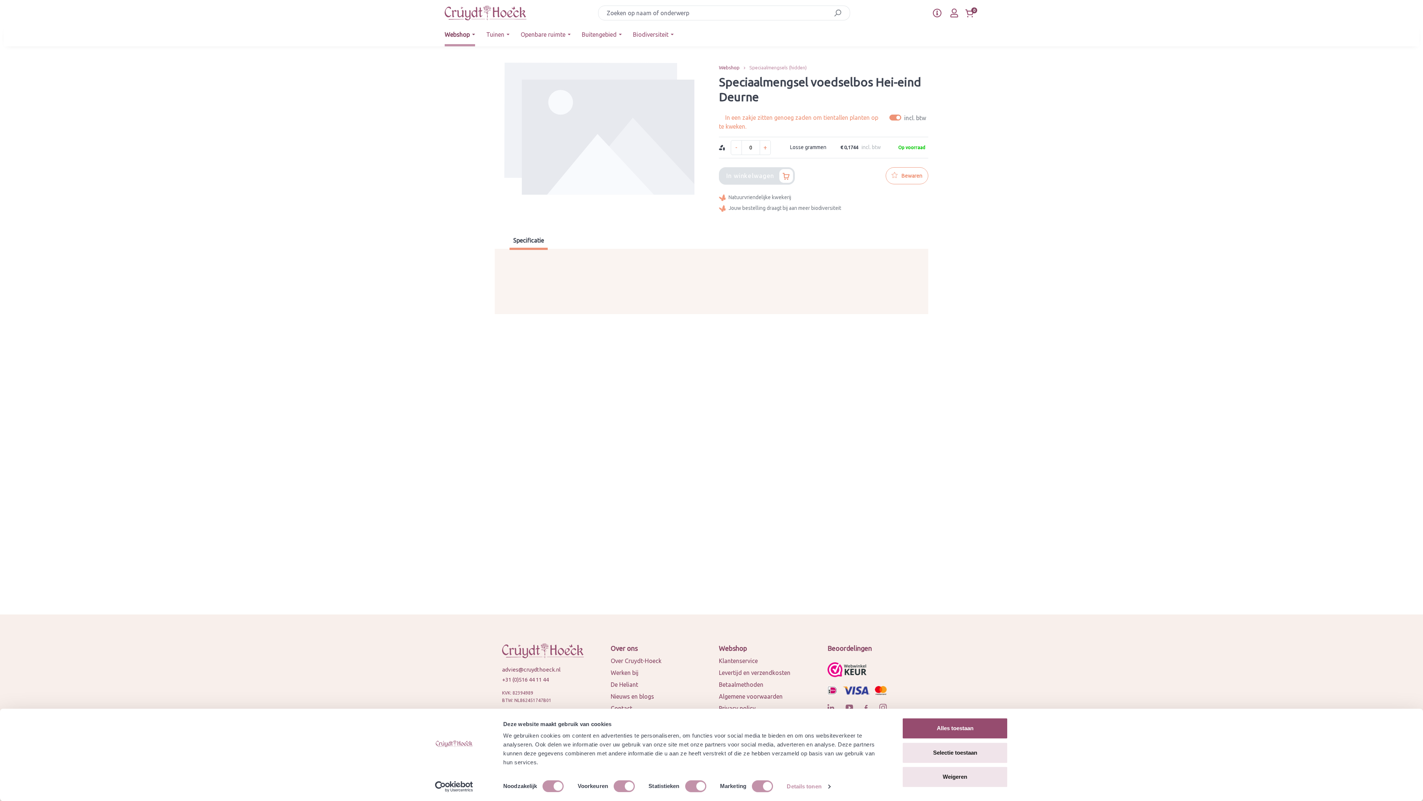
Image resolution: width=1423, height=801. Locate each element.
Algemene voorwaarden (751, 696)
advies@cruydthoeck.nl (531, 669)
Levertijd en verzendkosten (754, 672)
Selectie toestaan (955, 752)
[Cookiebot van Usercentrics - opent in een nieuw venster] (454, 786)
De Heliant (624, 684)
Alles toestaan (955, 728)
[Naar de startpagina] (486, 13)
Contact (621, 708)
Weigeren (955, 777)
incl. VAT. (908, 117)
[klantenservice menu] (937, 13)
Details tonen (804, 786)
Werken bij (624, 672)
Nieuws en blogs (632, 696)
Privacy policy (737, 708)
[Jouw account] (954, 13)
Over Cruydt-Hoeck (636, 660)
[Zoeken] (837, 13)
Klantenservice (738, 660)
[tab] (529, 241)
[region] (599, 141)
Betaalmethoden (741, 684)
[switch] (624, 786)
